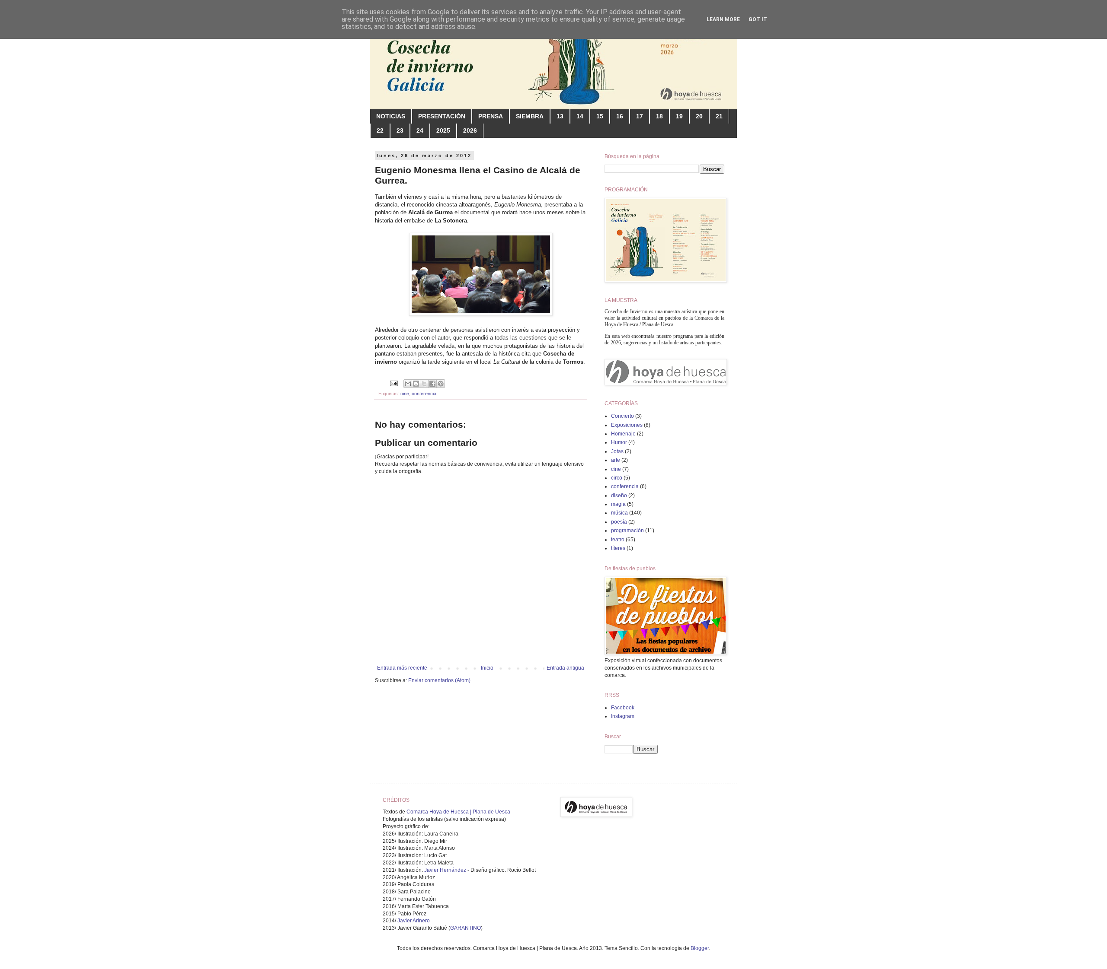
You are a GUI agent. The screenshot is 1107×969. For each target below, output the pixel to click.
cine (404, 393)
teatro (617, 540)
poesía (619, 522)
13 (560, 116)
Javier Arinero (413, 921)
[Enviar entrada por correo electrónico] (393, 383)
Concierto (622, 416)
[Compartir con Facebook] (432, 383)
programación (627, 530)
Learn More (723, 19)
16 (619, 116)
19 (679, 116)
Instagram (622, 716)
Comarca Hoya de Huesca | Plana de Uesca (458, 812)
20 (699, 116)
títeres (618, 548)
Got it (758, 19)
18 (659, 116)
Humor (619, 442)
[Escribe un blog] (416, 383)
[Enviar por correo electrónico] (407, 383)
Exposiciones (627, 425)
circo (616, 478)
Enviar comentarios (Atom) (439, 680)
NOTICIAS (390, 116)
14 (579, 116)
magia (618, 504)
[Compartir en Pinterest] (440, 383)
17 (639, 116)
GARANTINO (465, 928)
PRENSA (490, 116)
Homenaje (623, 434)
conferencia (424, 393)
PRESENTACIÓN (441, 116)
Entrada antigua (565, 668)
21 (719, 116)
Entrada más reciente (402, 668)
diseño (619, 495)
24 (419, 130)
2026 (470, 130)
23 (400, 130)
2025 (443, 130)
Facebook (622, 708)
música (619, 513)
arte (615, 460)
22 (380, 130)
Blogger (700, 948)
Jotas (617, 451)
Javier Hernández (445, 870)
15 (599, 116)
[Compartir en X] (424, 383)
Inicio (487, 668)
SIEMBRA (530, 116)
